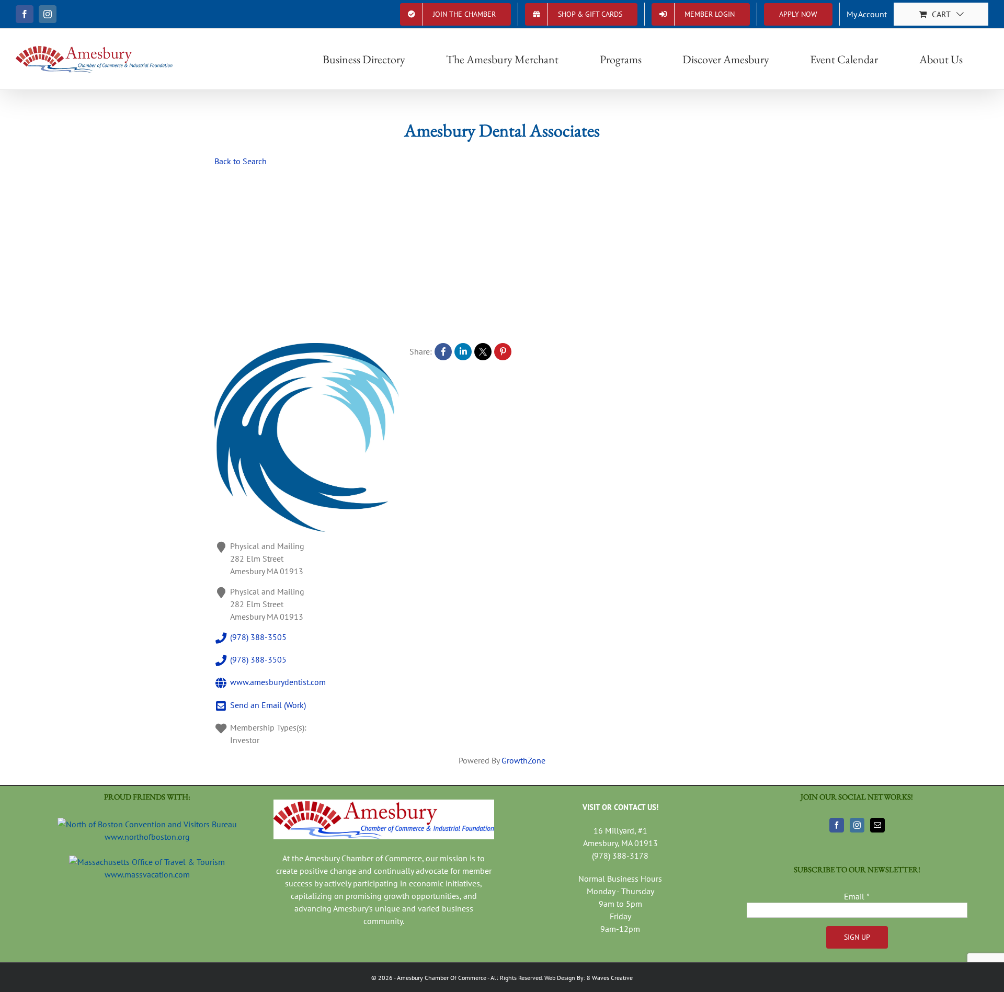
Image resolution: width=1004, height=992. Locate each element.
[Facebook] (836, 825)
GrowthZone (523, 760)
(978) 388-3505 (258, 637)
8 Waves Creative (610, 978)
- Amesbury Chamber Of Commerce (439, 978)
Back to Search (240, 161)
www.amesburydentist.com (278, 682)
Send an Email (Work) (268, 705)
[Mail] (877, 825)
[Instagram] (857, 825)
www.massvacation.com (147, 874)
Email (857, 896)
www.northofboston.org (147, 836)
